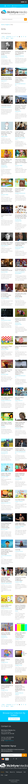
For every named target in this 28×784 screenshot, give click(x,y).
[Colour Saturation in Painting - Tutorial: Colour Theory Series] (21, 627)
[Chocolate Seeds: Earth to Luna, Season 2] (21, 183)
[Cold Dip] (21, 544)
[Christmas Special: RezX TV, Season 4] (21, 263)
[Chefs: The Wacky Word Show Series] (7, 72)
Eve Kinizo (3, 426)
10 (21, 36)
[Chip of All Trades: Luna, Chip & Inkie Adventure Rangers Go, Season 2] (21, 153)
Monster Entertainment (20, 193)
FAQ (2, 775)
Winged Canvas (18, 638)
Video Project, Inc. (19, 400)
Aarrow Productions (19, 56)
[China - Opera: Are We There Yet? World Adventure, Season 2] (7, 153)
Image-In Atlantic (19, 501)
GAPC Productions (5, 298)
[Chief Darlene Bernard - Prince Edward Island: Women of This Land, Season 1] (21, 126)
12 (25, 36)
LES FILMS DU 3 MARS (6, 320)
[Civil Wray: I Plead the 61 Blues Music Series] (7, 416)
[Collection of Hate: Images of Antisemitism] (21, 571)
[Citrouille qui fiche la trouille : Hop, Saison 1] (7, 364)
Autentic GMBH (18, 581)
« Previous (8, 36)
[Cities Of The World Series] (21, 340)
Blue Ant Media (4, 271)
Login (8, 5)
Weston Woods (4, 136)
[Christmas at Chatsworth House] (7, 263)
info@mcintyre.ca (9, 740)
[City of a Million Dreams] (21, 391)
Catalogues (19, 772)
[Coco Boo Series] (21, 494)
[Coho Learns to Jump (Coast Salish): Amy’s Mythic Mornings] (7, 544)
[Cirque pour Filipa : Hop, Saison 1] (7, 340)
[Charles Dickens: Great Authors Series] (7, 45)
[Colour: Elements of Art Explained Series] (7, 679)
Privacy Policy (14, 781)
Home (2, 24)
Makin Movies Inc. (5, 245)
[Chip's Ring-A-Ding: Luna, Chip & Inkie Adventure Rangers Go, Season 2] (7, 183)
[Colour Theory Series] (7, 653)
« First (3, 36)
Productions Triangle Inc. (6, 107)
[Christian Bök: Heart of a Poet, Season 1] (7, 237)
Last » (12, 38)
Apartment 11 (4, 80)
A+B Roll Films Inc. (19, 551)
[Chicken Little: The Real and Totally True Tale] (7, 126)
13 (2, 38)
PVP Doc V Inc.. (18, 428)
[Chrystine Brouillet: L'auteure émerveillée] (21, 288)
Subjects (7, 24)
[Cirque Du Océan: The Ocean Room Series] (21, 313)
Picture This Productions (6, 583)
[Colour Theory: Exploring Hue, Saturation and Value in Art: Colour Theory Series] (21, 653)
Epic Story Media (18, 165)
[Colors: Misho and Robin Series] (7, 599)
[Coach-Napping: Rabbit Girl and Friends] (21, 467)
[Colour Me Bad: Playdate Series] (7, 627)
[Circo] (7, 313)
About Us (12, 772)
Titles (7, 772)
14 (4, 38)
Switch (16, 349)
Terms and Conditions (14, 780)
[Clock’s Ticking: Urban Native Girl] (21, 443)
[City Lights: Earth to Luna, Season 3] (7, 391)
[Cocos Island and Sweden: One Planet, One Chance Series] (7, 517)
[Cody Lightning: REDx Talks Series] (21, 517)
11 (23, 36)
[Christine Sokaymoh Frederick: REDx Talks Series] (21, 237)
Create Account (18, 5)
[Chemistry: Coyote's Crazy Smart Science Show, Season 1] (21, 72)
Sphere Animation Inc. (6, 502)
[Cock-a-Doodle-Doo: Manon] (7, 494)
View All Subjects (14, 719)
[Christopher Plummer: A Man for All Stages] (7, 288)
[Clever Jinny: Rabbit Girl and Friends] (7, 443)
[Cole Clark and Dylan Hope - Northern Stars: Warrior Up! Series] (7, 571)
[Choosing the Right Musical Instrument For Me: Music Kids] (21, 209)
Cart (25, 772)
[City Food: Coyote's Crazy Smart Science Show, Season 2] (21, 364)
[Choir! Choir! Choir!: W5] (7, 209)
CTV (2, 218)
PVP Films (17, 298)
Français (14, 7)
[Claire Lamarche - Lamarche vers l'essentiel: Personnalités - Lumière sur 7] (21, 416)
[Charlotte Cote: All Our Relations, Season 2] (21, 45)
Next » (7, 38)
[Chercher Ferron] (7, 99)
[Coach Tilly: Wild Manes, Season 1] (7, 467)
